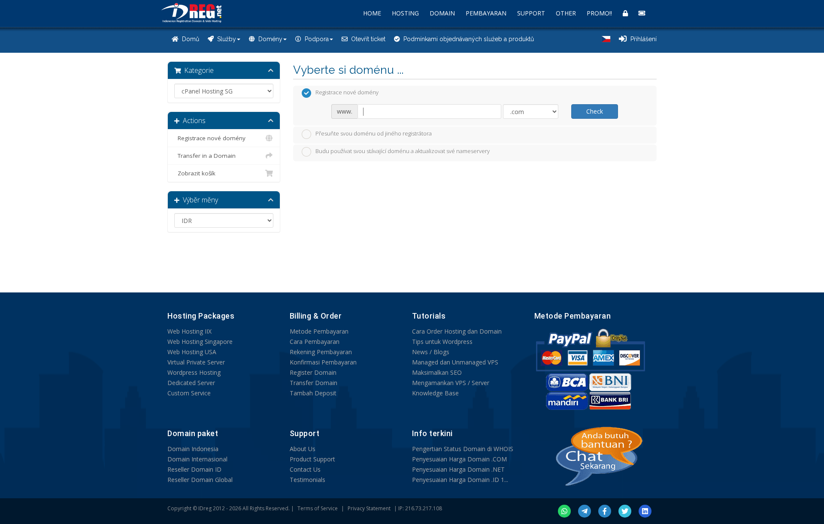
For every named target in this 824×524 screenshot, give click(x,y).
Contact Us (305, 469)
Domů (189, 39)
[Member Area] (625, 13)
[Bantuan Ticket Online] (642, 13)
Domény (268, 39)
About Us (302, 449)
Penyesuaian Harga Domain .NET (458, 469)
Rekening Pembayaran (321, 352)
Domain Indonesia (192, 449)
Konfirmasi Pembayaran (323, 362)
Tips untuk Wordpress (442, 341)
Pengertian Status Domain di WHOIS (462, 449)
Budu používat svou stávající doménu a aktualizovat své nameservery (402, 151)
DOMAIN (442, 13)
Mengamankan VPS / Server (450, 383)
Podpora (315, 39)
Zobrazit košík (194, 173)
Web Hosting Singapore (200, 341)
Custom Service (189, 393)
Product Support (312, 459)
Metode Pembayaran (319, 331)
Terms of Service (317, 508)
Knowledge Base (435, 393)
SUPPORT (531, 13)
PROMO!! (599, 13)
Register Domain (313, 372)
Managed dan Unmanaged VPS (455, 362)
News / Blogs (430, 352)
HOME (372, 13)
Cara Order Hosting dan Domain (457, 331)
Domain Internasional (197, 459)
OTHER (566, 13)
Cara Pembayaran (314, 341)
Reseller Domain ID (194, 469)
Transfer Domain (313, 383)
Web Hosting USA (191, 352)
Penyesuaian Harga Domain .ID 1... (460, 480)
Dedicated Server (191, 383)
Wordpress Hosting (194, 372)
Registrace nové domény (209, 138)
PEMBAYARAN (486, 13)
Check (594, 111)
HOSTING (405, 13)
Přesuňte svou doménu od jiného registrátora (373, 133)
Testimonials (307, 480)
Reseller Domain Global (200, 480)
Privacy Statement (369, 508)
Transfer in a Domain (205, 156)
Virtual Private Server (196, 362)
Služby (225, 39)
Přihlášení (642, 39)
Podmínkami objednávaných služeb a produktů (467, 39)
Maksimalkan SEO (437, 372)
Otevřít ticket (366, 39)
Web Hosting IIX (189, 331)
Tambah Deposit (313, 393)
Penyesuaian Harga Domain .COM (459, 459)
